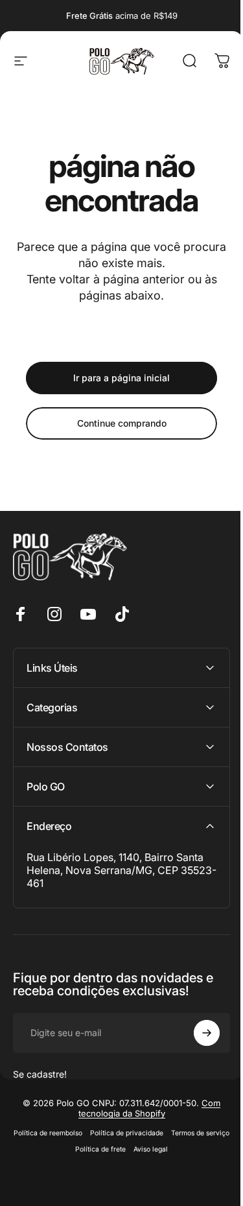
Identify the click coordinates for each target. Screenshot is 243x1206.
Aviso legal (179, 1149)
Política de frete (129, 1149)
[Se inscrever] (197, 1033)
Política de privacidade (155, 1133)
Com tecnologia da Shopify (144, 1108)
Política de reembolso (76, 1133)
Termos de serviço (67, 1149)
